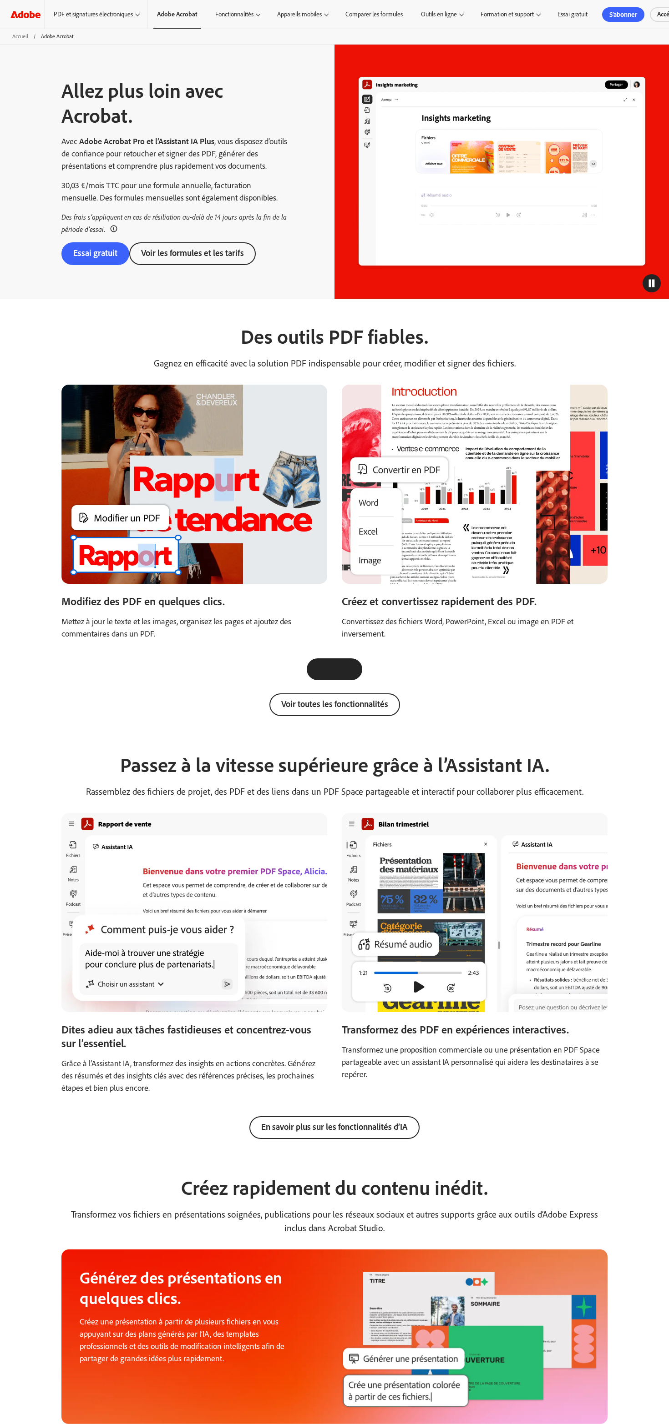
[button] (113, 228)
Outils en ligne (439, 14)
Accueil (20, 36)
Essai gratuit (573, 14)
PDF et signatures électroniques (93, 14)
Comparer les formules (374, 14)
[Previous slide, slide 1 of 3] (318, 669)
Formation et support (507, 14)
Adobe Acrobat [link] (177, 14)
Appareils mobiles (299, 14)
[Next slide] (351, 669)
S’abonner (623, 14)
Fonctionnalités (234, 14)
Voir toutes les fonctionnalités (334, 704)
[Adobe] (25, 14)
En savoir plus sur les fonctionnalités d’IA (334, 1127)
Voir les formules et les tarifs (192, 253)
